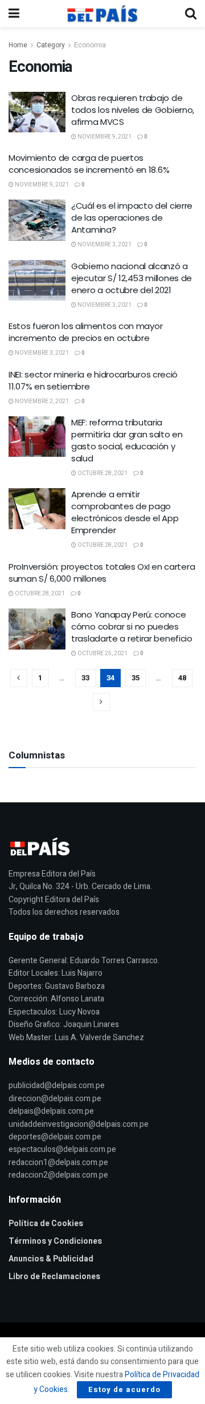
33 (85, 677)
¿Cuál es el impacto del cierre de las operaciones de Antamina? (131, 218)
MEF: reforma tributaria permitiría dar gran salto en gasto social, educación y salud (127, 440)
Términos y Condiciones (55, 1241)
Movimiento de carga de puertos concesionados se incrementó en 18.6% (89, 164)
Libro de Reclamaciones (54, 1277)
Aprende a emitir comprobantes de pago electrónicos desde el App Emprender (125, 512)
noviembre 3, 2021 (104, 245)
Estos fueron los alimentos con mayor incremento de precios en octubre (85, 332)
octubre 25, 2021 (102, 654)
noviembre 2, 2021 (41, 401)
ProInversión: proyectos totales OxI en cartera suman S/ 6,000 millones (102, 573)
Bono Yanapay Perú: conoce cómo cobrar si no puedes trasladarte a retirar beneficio (131, 626)
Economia (90, 45)
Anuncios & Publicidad (51, 1259)
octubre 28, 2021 (102, 473)
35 (136, 677)
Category (50, 45)
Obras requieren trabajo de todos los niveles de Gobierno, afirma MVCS (132, 110)
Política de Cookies (46, 1223)
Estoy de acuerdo (124, 1389)
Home (18, 45)
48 (182, 677)
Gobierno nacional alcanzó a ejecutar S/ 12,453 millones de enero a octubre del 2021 (131, 278)
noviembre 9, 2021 (104, 137)
